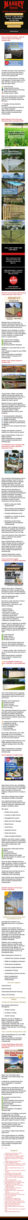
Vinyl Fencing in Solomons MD (13, 1199)
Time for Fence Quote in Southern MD (14, 1194)
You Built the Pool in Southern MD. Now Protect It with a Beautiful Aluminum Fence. (13, 446)
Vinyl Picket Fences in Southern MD (14, 1201)
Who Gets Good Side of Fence (13, 1203)
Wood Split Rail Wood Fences (12, 1211)
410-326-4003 (14, 20)
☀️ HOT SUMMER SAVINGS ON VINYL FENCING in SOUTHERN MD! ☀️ (13, 663)
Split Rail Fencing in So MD (12, 1193)
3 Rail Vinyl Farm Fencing (11, 1154)
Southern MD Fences (10, 1189)
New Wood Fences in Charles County (14, 1182)
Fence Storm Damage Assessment (14, 1175)
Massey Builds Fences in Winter (13, 1181)
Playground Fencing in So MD (12, 1183)
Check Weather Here (14, 26)
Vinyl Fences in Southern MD (12, 1198)
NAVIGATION (13, 31)
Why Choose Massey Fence (12, 1205)
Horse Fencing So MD (10, 1179)
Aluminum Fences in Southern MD (14, 1157)
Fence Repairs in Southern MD (13, 1174)
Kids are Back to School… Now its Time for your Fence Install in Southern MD (13, 38)
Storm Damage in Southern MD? (12, 755)
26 (5, 1148)
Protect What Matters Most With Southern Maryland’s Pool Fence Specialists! (12, 1045)
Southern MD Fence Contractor (13, 1187)
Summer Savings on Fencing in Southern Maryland (12, 888)
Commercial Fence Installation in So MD (15, 1164)
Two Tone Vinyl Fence (10, 1195)
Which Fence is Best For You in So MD (15, 1202)
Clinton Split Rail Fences (11, 1162)
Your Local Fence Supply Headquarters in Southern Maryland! (14, 559)
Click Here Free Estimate (14, 23)
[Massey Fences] (14, 12)
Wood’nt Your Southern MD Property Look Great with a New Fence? (14, 293)
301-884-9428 (17, 18)
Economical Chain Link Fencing (13, 1173)
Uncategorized (9, 1197)
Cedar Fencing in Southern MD (13, 1161)
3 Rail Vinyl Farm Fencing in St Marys (14, 1156)
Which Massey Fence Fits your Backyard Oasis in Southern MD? (13, 120)
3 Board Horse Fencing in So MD (13, 1153)
